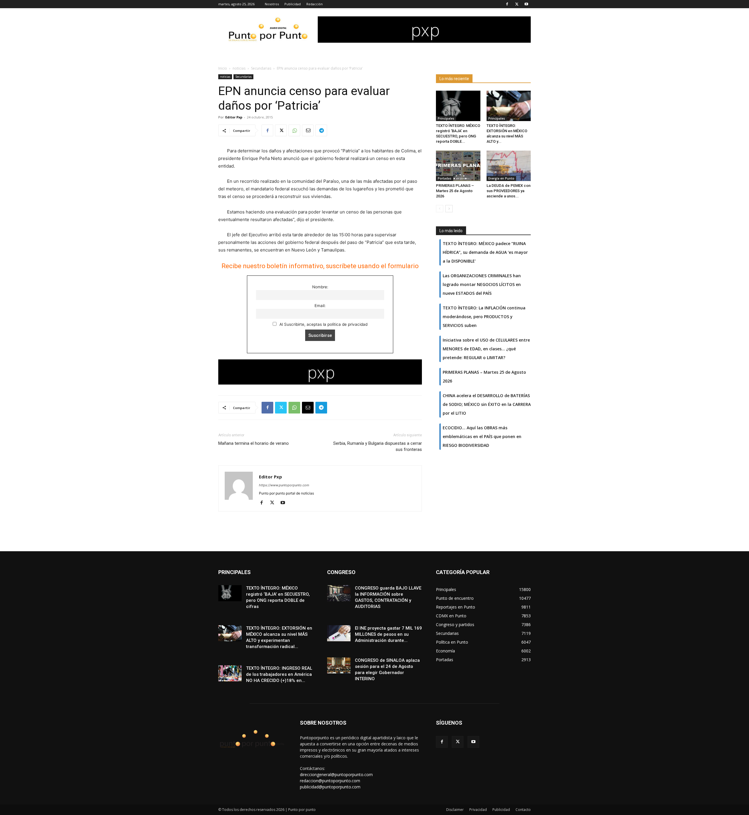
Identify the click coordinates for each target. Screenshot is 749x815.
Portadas (444, 178)
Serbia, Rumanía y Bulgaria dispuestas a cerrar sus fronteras (377, 446)
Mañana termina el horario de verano (253, 443)
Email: (320, 305)
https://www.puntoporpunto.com (284, 485)
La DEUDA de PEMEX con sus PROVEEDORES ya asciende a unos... (508, 190)
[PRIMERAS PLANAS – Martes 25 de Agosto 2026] (458, 166)
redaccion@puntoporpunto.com (330, 780)
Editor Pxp (233, 117)
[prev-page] (439, 208)
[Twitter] (516, 4)
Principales (446, 118)
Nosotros (272, 4)
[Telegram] (321, 130)
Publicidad (292, 4)
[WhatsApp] (294, 130)
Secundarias (261, 68)
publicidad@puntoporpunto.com (330, 787)
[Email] (308, 130)
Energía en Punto (501, 178)
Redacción (314, 4)
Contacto (523, 809)
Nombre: (320, 287)
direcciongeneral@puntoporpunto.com (336, 774)
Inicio (222, 68)
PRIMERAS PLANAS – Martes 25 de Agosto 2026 (455, 190)
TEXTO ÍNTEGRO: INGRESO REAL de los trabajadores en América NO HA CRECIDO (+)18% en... (279, 674)
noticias (239, 68)
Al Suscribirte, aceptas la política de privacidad (322, 324)
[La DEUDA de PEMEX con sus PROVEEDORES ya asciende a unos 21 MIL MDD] (509, 166)
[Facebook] (507, 4)
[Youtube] (526, 4)
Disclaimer (455, 809)
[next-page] (449, 208)
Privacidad (478, 809)
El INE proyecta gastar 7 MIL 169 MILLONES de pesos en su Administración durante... (388, 634)
